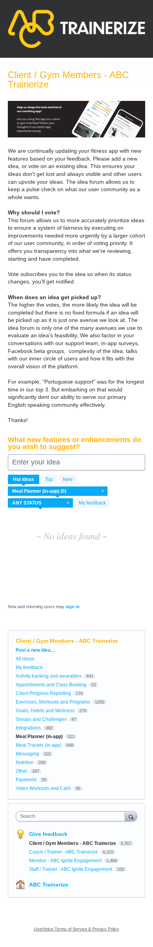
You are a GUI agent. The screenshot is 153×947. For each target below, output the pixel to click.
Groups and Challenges (41, 719)
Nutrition (25, 762)
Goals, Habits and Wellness (45, 710)
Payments (26, 779)
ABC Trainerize (48, 884)
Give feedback (48, 834)
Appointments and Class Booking (51, 684)
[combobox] (72, 816)
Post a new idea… (35, 650)
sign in (73, 606)
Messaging (27, 754)
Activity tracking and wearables (49, 676)
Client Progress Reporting (43, 693)
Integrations (28, 728)
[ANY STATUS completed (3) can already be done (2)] (40, 503)
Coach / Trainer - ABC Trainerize (64, 852)
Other (21, 771)
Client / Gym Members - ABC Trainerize (73, 843)
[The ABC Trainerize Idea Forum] (76, 29)
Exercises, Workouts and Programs (53, 702)
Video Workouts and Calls (43, 788)
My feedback (92, 503)
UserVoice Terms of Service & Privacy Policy (76, 929)
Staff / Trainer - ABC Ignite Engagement (71, 869)
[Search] (131, 816)
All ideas (25, 659)
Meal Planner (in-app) (39, 736)
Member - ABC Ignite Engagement (66, 860)
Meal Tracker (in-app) (39, 745)
